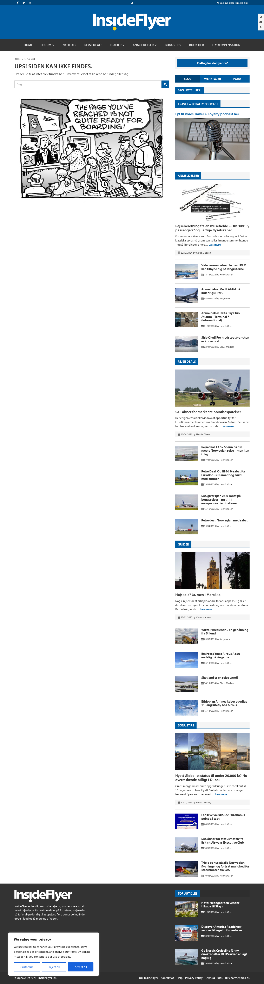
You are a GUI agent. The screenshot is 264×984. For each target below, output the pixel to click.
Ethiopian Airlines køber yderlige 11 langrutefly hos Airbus (224, 703)
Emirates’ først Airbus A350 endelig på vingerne (220, 655)
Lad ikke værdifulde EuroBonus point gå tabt (223, 817)
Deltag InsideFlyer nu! (212, 63)
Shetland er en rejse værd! (219, 677)
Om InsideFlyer (148, 978)
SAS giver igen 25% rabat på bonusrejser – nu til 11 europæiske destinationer (221, 499)
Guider (183, 544)
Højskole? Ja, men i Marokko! (198, 594)
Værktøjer (212, 79)
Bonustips (186, 725)
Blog (188, 79)
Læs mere (215, 244)
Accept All (81, 967)
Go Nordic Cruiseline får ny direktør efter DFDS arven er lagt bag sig (224, 954)
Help (180, 978)
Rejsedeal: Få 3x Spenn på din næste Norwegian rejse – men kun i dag (225, 450)
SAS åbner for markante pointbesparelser (208, 411)
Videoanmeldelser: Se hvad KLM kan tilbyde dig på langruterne (223, 267)
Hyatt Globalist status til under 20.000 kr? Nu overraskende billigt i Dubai (211, 777)
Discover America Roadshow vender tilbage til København (221, 928)
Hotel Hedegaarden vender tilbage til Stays (220, 904)
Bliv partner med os (237, 978)
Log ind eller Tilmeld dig (233, 2)
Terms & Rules (214, 978)
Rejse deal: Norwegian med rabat (224, 520)
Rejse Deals (187, 361)
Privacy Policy (194, 978)
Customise (26, 967)
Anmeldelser (188, 176)
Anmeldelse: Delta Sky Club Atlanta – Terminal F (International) (220, 316)
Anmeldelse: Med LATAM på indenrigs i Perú (220, 291)
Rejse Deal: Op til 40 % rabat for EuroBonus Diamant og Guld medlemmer (223, 474)
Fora (237, 79)
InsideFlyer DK (47, 978)
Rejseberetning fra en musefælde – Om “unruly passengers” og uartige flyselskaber (212, 228)
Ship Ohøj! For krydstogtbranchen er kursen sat (225, 339)
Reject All (54, 967)
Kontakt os (167, 978)
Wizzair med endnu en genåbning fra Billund (224, 631)
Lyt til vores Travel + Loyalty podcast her (207, 114)
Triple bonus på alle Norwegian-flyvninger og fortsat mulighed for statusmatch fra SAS (225, 866)
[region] (53, 954)
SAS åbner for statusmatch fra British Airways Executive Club (222, 840)
